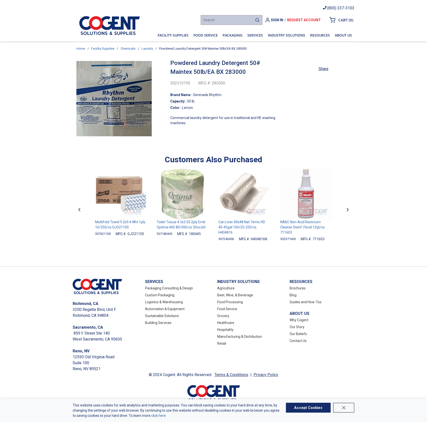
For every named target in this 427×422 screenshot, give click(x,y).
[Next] (348, 210)
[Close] (343, 408)
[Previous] (79, 210)
